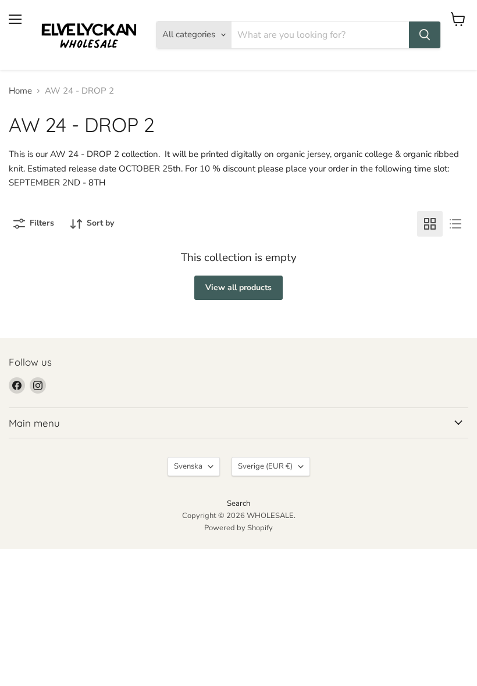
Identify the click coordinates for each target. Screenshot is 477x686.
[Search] (424, 35)
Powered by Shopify (238, 528)
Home (20, 91)
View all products (238, 287)
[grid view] (430, 224)
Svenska (188, 466)
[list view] (455, 224)
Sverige (265, 466)
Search (238, 503)
